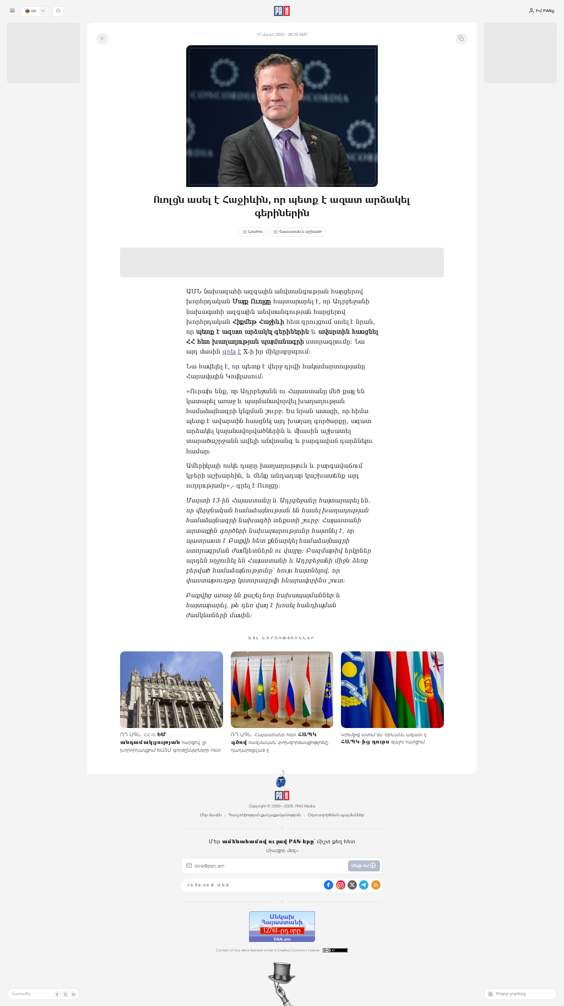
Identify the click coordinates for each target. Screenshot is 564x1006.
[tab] (354, 192)
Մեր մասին (210, 814)
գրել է (232, 351)
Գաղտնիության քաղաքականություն (265, 814)
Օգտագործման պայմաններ (336, 814)
